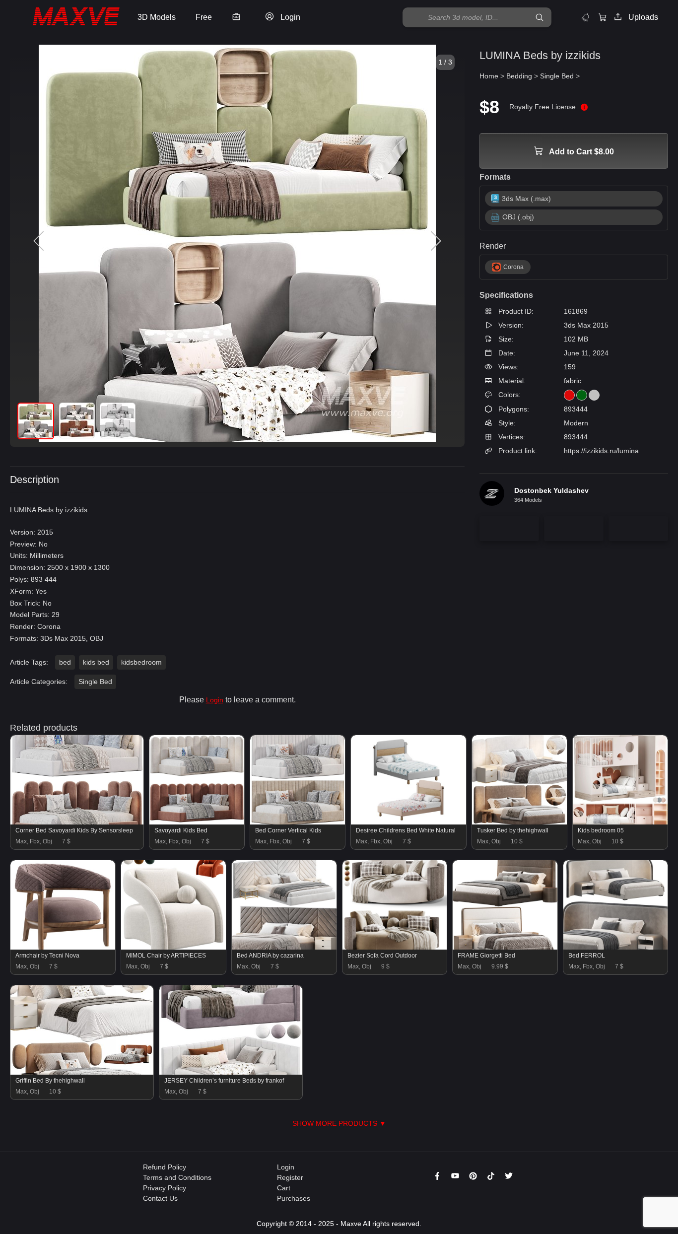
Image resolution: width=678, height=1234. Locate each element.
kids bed (96, 662)
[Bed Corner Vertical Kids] (297, 822)
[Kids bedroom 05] (620, 822)
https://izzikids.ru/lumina (601, 451)
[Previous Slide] (40, 241)
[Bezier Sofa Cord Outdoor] (394, 947)
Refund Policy (164, 1167)
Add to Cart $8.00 (580, 151)
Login (214, 700)
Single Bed (95, 682)
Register (290, 1177)
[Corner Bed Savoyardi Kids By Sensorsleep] (76, 822)
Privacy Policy (164, 1188)
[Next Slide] (435, 241)
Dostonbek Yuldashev (551, 490)
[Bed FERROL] (615, 947)
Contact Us (160, 1198)
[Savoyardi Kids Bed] (196, 822)
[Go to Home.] (66, 17)
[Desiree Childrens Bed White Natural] (408, 822)
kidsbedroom (141, 662)
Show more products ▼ (339, 1123)
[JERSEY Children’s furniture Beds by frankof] (230, 1072)
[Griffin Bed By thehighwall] (81, 1072)
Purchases (293, 1198)
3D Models (156, 17)
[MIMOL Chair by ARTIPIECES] (173, 947)
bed (65, 662)
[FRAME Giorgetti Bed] (505, 947)
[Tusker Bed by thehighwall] (519, 822)
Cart (283, 1188)
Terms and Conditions (177, 1177)
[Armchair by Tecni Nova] (62, 947)
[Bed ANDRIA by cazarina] (284, 947)
